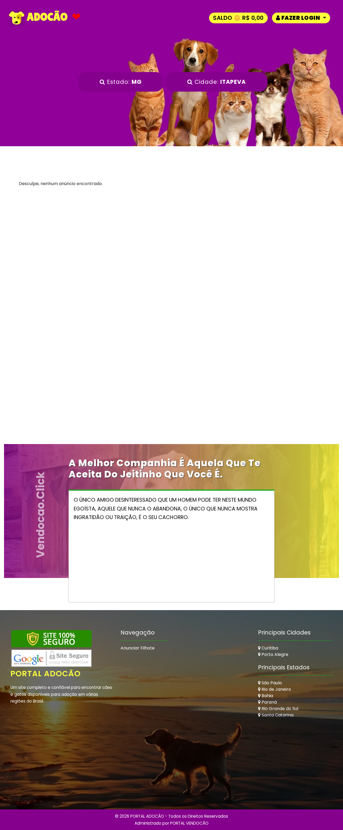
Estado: (123, 82)
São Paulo (271, 683)
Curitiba (269, 648)
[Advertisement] (171, 245)
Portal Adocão (45, 673)
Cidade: (219, 82)
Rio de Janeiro (275, 689)
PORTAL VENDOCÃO (189, 823)
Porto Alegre (274, 654)
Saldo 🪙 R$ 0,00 (238, 18)
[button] (301, 18)
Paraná (268, 702)
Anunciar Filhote (138, 648)
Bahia (266, 696)
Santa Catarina (276, 715)
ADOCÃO (46, 17)
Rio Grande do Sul (279, 708)
